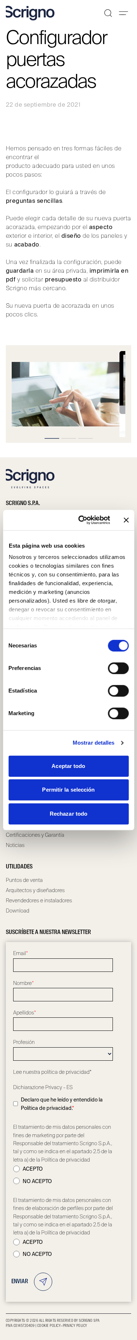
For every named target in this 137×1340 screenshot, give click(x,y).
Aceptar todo (68, 766)
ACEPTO (33, 1169)
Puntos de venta (24, 880)
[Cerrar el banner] (126, 520)
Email (20, 953)
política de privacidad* (66, 1072)
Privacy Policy (75, 1326)
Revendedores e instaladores (39, 900)
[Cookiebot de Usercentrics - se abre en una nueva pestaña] (81, 520)
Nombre (23, 983)
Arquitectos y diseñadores (35, 890)
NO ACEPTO (37, 1181)
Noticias (15, 845)
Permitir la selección (68, 790)
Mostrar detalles (94, 743)
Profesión (24, 1042)
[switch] (118, 668)
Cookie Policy (49, 1326)
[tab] (52, 438)
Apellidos (24, 1012)
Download (17, 910)
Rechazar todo (68, 814)
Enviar (19, 1282)
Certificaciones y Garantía (35, 835)
